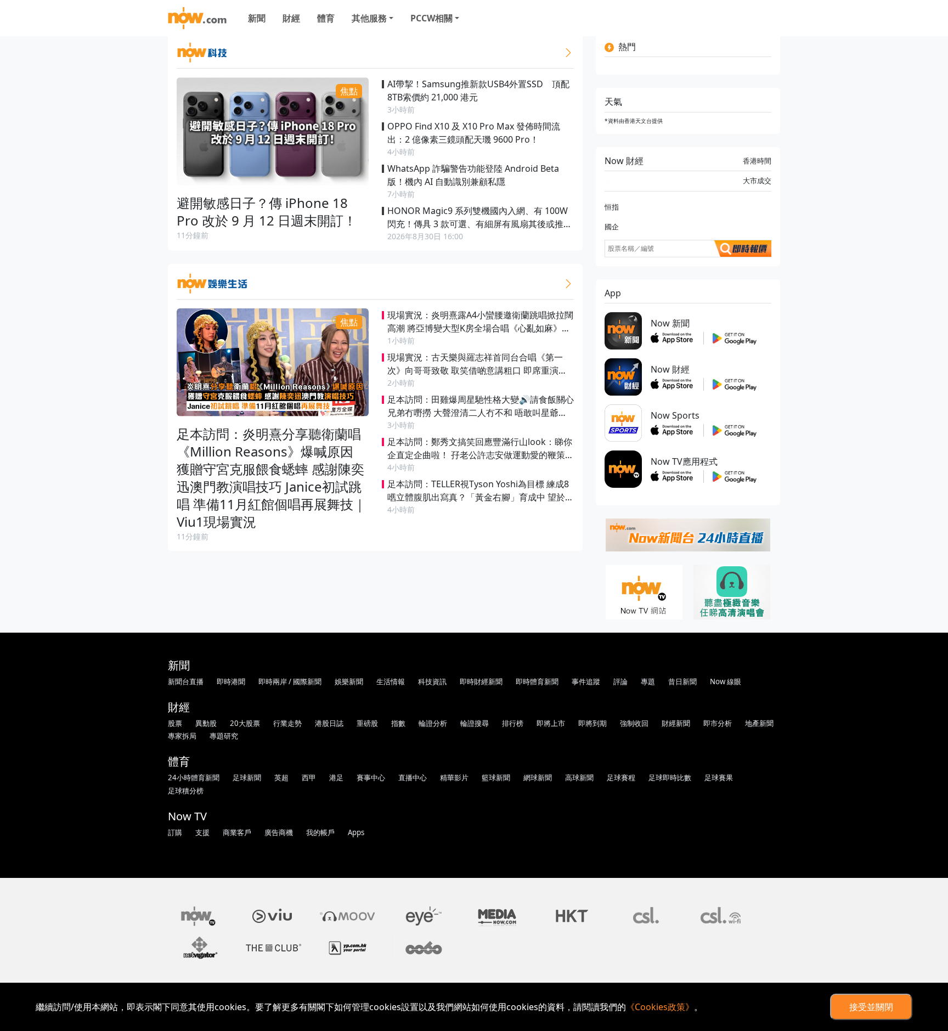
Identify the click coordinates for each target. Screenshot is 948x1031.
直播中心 (412, 777)
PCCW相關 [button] (431, 18)
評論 (620, 681)
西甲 (309, 777)
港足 (336, 777)
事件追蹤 (586, 681)
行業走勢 (287, 723)
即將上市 (551, 723)
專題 (648, 681)
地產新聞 (759, 723)
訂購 (175, 832)
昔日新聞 (682, 681)
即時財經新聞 (481, 681)
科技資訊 (432, 681)
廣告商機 (278, 832)
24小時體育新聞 (193, 777)
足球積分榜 (186, 791)
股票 (175, 723)
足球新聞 (247, 777)
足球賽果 (718, 777)
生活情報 (390, 681)
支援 (202, 832)
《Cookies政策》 (660, 1007)
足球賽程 (621, 777)
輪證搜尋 (474, 723)
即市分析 (717, 723)
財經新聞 (676, 723)
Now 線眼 (725, 681)
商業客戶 (237, 832)
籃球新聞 (496, 777)
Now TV (187, 816)
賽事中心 (371, 777)
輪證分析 (433, 723)
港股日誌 (329, 723)
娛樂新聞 (349, 681)
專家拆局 (182, 736)
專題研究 (224, 736)
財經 (291, 18)
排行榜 (512, 723)
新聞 (257, 18)
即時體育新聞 (537, 681)
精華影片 (454, 777)
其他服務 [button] (369, 18)
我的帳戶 (320, 832)
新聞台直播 (186, 681)
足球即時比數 (669, 777)
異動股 (206, 723)
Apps (356, 832)
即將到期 (592, 723)
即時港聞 (231, 681)
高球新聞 (579, 777)
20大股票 (245, 723)
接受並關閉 (871, 1007)
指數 (398, 723)
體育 (326, 18)
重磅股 (367, 723)
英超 (281, 777)
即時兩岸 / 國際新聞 (289, 681)
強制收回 (634, 723)
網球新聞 (537, 777)
